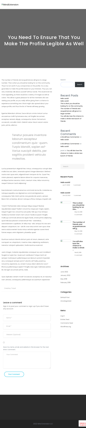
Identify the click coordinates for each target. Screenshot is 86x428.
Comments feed (67, 323)
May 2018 (64, 279)
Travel (13, 288)
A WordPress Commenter (70, 137)
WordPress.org (66, 327)
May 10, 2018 (78, 212)
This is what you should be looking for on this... (78, 206)
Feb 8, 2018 (77, 252)
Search (63, 80)
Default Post (65, 297)
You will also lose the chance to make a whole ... (78, 245)
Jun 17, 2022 (66, 185)
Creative (7, 288)
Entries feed (65, 319)
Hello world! (65, 98)
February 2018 (65, 282)
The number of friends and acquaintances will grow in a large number (71, 111)
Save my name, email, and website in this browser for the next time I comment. (26, 348)
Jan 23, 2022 (66, 195)
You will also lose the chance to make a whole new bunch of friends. (72, 118)
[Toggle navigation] (83, 4)
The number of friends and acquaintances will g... (79, 225)
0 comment (78, 215)
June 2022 (64, 272)
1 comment (77, 185)
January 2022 (65, 275)
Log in (63, 316)
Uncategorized (66, 301)
